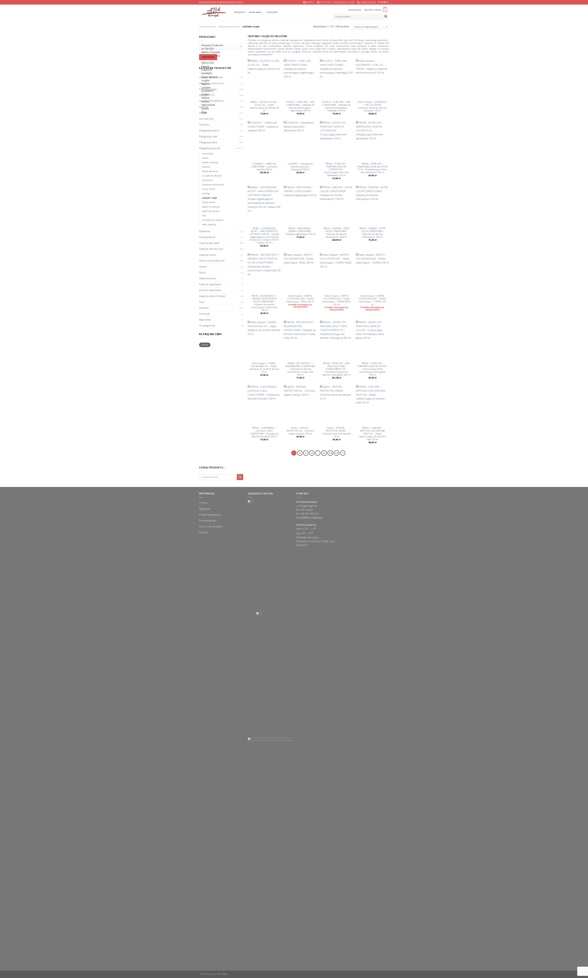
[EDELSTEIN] (220, 63)
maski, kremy (208, 188)
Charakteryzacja (208, 89)
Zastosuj (208, 57)
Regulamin (255, 12)
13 (336, 452)
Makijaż (203, 113)
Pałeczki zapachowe (210, 284)
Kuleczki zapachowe (210, 290)
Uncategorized (207, 325)
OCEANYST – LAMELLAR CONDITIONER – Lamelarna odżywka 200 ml (264, 166)
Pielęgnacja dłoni (208, 142)
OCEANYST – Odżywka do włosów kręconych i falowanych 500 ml (300, 166)
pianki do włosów (210, 211)
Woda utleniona (210, 171)
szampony (207, 180)
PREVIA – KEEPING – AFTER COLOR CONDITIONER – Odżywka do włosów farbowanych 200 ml (372, 232)
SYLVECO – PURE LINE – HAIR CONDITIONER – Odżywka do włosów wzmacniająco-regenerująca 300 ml (300, 106)
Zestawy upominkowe (211, 77)
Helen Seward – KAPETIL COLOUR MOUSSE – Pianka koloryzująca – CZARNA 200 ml (372, 300)
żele (204, 215)
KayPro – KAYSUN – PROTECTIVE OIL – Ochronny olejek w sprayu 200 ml (300, 431)
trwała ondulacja (210, 162)
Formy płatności (207, 520)
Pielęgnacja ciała (208, 136)
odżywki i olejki (209, 198)
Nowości (204, 308)
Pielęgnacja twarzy (209, 130)
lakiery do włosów (211, 206)
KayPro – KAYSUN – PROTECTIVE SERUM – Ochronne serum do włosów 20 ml (336, 432)
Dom (201, 302)
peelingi (206, 193)
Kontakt (203, 532)
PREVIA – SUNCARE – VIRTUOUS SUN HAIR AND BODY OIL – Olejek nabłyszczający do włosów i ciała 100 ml (372, 434)
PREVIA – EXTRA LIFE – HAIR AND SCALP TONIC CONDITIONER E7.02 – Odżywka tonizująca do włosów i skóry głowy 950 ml (336, 369)
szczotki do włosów (212, 175)
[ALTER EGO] (220, 49)
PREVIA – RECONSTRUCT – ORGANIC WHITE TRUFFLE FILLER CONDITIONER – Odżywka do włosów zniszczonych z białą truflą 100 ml (264, 303)
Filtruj (204, 345)
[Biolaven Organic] (220, 56)
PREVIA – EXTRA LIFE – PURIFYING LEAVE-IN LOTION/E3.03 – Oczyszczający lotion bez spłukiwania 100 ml (336, 169)
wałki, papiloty (209, 224)
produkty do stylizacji (212, 220)
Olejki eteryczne (207, 278)
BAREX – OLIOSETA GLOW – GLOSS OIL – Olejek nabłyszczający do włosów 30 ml (264, 106)
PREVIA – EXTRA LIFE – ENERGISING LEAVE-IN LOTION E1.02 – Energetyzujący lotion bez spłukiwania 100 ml (372, 168)
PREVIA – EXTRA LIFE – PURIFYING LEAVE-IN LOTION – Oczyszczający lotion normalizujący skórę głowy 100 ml (372, 369)
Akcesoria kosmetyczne (212, 260)
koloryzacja (207, 153)
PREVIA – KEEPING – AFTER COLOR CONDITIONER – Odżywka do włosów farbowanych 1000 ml (336, 232)
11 (324, 452)
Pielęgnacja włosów (229, 26)
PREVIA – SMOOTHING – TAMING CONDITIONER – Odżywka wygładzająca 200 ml (300, 231)
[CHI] (220, 59)
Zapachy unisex (207, 254)
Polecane (272, 12)
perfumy (206, 166)
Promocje (204, 313)
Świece (203, 266)
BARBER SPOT (207, 95)
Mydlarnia (204, 231)
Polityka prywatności (210, 514)
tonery (205, 157)
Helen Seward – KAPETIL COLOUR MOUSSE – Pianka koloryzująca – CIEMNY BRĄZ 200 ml (336, 300)
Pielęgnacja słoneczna (211, 83)
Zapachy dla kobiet (209, 243)
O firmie (203, 503)
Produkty (240, 12)
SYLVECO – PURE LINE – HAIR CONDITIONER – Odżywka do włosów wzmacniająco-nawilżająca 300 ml (336, 106)
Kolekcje (203, 107)
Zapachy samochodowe (212, 296)
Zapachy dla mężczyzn (211, 249)
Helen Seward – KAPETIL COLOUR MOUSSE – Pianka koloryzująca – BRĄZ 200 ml (300, 299)
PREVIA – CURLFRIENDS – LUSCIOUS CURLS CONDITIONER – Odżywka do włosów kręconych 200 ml (264, 432)
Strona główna (207, 26)
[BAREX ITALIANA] (220, 52)
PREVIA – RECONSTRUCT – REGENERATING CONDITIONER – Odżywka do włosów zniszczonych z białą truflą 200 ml (300, 369)
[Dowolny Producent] (220, 45)
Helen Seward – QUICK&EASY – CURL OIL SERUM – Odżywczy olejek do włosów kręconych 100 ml (372, 106)
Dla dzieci (204, 124)
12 (330, 452)
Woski (202, 272)
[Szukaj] (385, 16)
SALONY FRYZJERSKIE (211, 101)
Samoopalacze (207, 237)
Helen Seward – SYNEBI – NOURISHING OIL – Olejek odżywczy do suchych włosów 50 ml (264, 367)
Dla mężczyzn (206, 119)
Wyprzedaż (205, 319)
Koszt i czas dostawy (210, 526)
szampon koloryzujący (213, 184)
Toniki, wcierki (208, 202)
